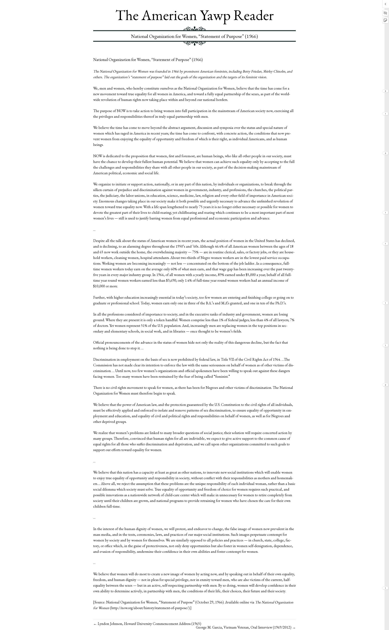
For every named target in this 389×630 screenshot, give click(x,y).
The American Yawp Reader (194, 14)
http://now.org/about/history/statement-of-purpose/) (150, 607)
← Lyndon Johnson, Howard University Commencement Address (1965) (147, 623)
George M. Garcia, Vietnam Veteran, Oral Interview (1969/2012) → (246, 627)
